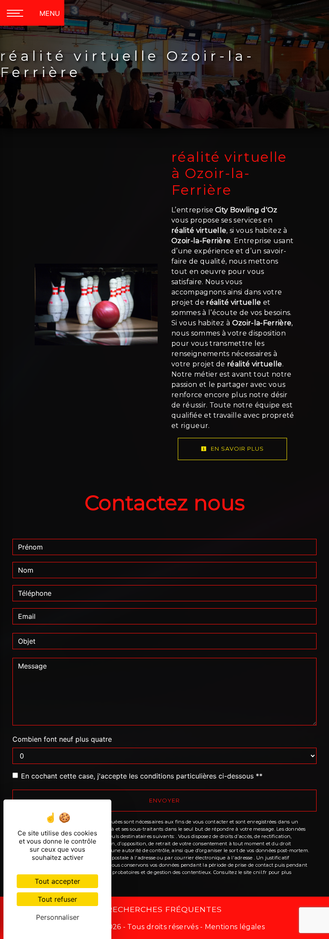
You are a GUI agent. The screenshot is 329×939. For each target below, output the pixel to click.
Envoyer (164, 800)
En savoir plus (236, 448)
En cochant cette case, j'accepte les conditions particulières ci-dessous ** (142, 776)
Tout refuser (57, 899)
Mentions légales (234, 927)
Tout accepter (57, 881)
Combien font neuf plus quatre (62, 739)
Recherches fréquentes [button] (164, 909)
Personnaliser (57, 917)
